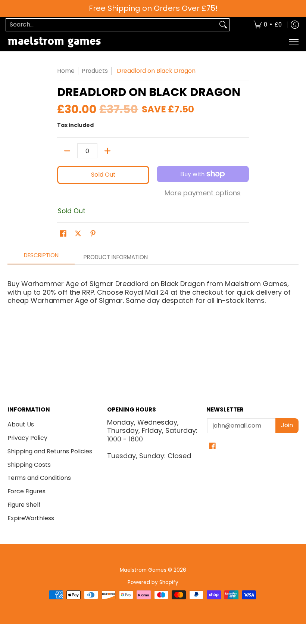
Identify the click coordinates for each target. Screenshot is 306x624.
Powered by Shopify (153, 582)
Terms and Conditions (39, 478)
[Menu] (293, 42)
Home (66, 70)
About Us (20, 424)
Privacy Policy (27, 438)
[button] (63, 234)
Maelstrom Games (143, 570)
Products (95, 70)
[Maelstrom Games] (54, 42)
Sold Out (103, 174)
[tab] (41, 257)
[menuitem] (267, 25)
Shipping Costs (29, 464)
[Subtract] (67, 151)
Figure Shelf (24, 504)
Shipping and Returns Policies (49, 451)
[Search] (223, 25)
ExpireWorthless (30, 518)
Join (287, 425)
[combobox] (111, 25)
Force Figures (26, 491)
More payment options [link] (203, 193)
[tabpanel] (153, 305)
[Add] (107, 151)
